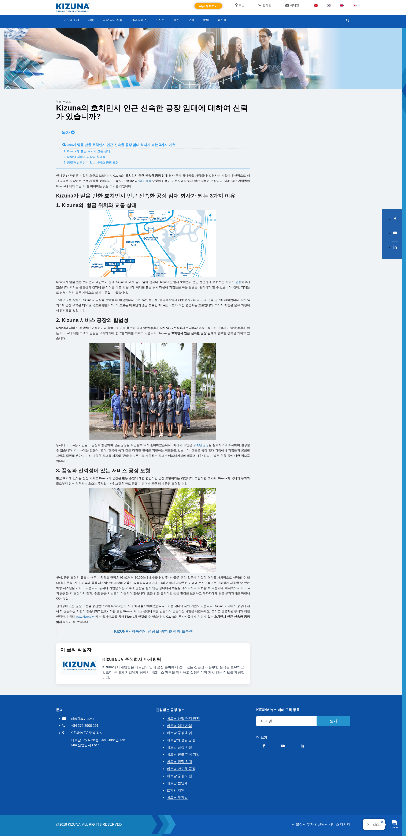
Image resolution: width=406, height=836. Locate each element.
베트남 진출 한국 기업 (183, 754)
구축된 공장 (201, 445)
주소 (241, 5)
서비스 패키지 (339, 824)
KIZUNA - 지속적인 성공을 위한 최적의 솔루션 (153, 631)
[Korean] (329, 5)
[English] (342, 5)
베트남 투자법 (177, 797)
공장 (238, 282)
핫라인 (266, 5)
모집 (299, 824)
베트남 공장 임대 (179, 761)
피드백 (222, 20)
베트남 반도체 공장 (181, 769)
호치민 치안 (175, 790)
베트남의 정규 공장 (181, 740)
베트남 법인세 (177, 783)
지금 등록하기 (208, 6)
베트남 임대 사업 (179, 725)
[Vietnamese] (316, 5)
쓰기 (333, 721)
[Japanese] (355, 5)
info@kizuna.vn (82, 718)
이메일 (294, 5)
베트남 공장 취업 (179, 733)
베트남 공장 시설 (179, 747)
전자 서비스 (139, 20)
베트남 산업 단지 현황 (183, 718)
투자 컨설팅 (316, 824)
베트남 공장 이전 (179, 776)
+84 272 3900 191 (85, 725)
